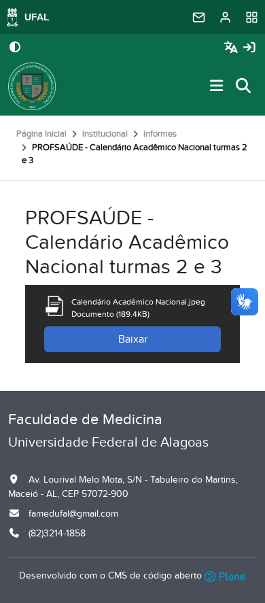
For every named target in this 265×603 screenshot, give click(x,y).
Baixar (132, 339)
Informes (160, 133)
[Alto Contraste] (15, 48)
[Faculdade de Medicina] (32, 86)
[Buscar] (244, 87)
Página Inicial (41, 133)
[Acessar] (249, 48)
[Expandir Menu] (216, 87)
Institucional (105, 133)
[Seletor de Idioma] (233, 48)
